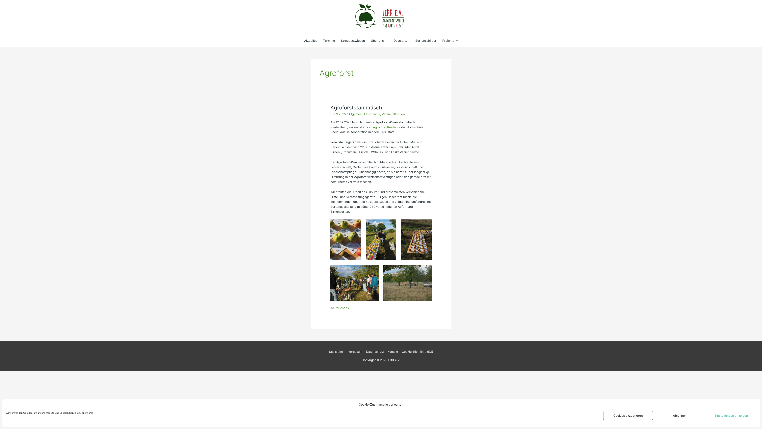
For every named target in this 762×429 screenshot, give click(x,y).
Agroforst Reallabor (386, 127)
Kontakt (393, 352)
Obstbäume (372, 114)
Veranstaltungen (393, 114)
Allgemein (355, 114)
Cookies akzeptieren (628, 415)
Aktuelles (310, 41)
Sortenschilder (425, 41)
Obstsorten (401, 41)
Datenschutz (375, 352)
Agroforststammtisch (356, 107)
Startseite (336, 352)
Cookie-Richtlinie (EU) (417, 352)
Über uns (377, 41)
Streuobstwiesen (353, 41)
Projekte (448, 41)
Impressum (354, 352)
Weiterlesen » (340, 308)
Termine (329, 41)
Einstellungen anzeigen (731, 415)
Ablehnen (680, 415)
